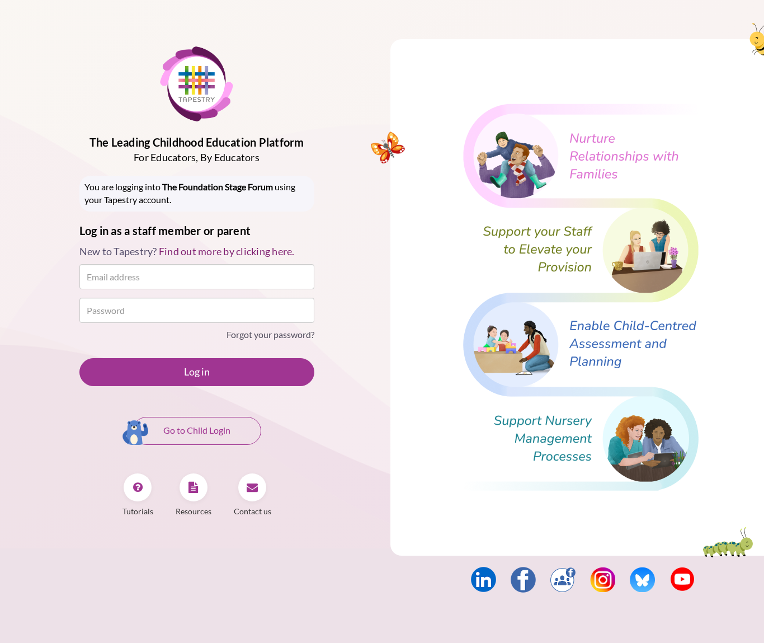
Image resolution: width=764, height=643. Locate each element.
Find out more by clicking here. (227, 251)
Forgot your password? (270, 334)
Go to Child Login (196, 430)
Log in (197, 371)
